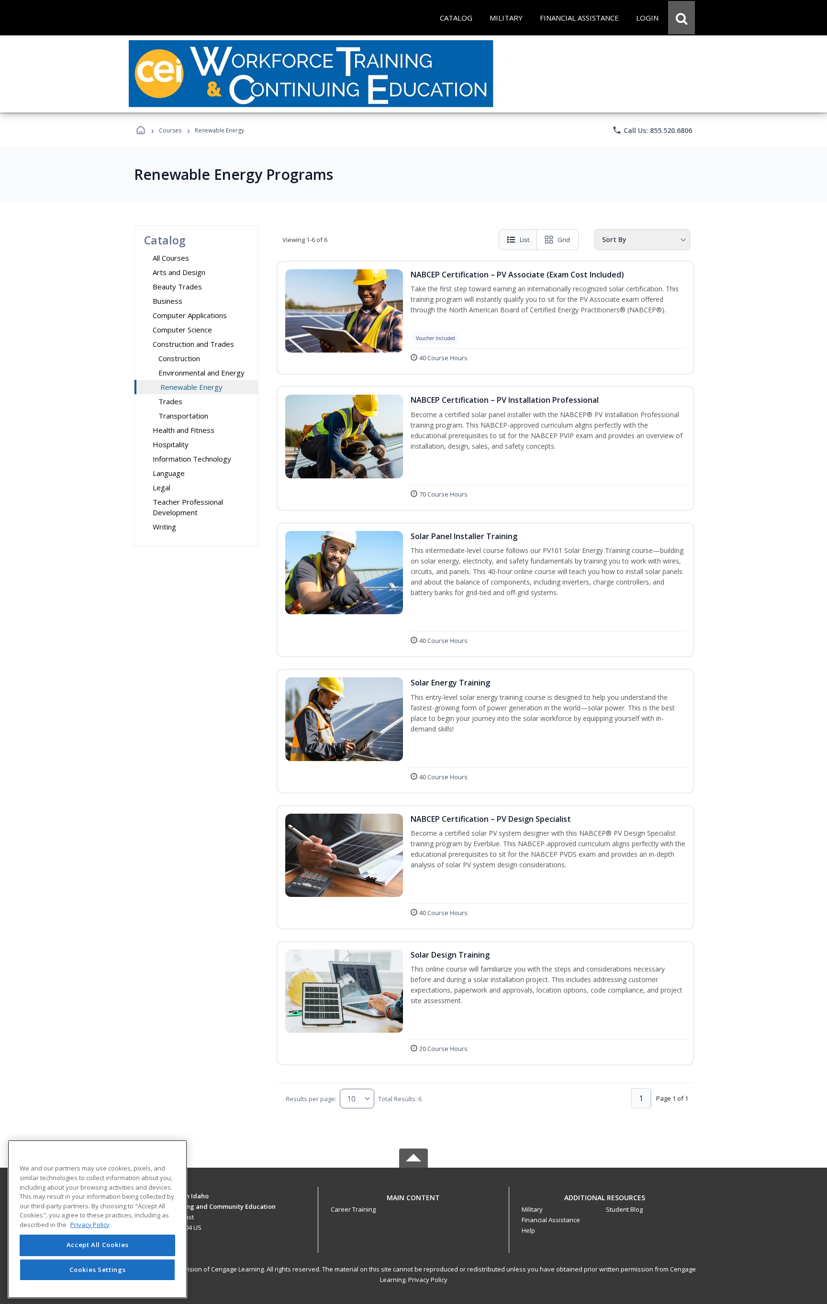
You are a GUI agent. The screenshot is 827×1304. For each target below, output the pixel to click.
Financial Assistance (551, 1220)
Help (528, 1230)
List (524, 239)
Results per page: (311, 1098)
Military (532, 1209)
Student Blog (624, 1209)
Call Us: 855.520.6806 (652, 130)
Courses (170, 130)
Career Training (353, 1209)
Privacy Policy (427, 1279)
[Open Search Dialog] (681, 17)
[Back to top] (413, 1202)
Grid (564, 239)
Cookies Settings (97, 1269)
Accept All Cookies (98, 1245)
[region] (97, 1219)
